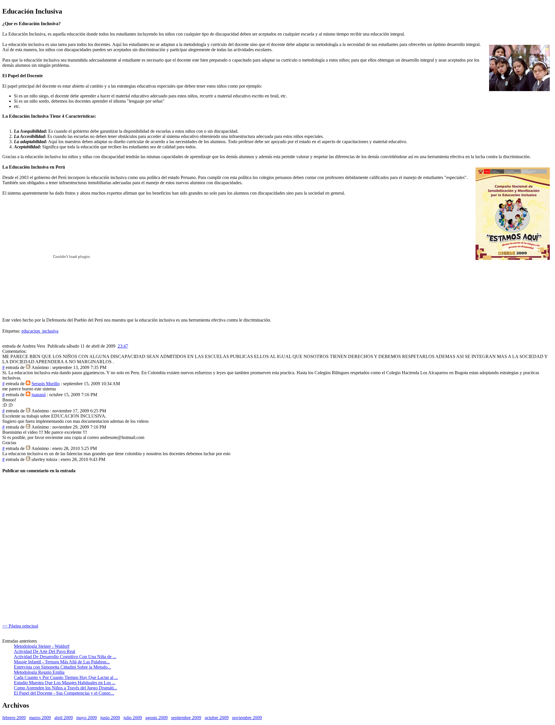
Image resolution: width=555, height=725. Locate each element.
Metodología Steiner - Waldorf (41, 646)
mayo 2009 (86, 717)
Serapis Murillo (46, 383)
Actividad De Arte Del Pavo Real (44, 651)
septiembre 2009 (186, 717)
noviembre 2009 (247, 717)
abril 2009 (63, 717)
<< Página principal (20, 625)
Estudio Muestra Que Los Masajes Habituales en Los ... (64, 682)
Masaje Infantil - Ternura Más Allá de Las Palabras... (62, 661)
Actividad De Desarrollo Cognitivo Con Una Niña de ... (65, 656)
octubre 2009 (217, 717)
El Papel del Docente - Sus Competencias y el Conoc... (64, 693)
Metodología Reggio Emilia (39, 672)
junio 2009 (110, 717)
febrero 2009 (14, 717)
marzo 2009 (40, 717)
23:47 (123, 346)
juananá (39, 394)
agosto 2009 (156, 717)
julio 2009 (132, 717)
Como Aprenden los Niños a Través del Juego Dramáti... (65, 687)
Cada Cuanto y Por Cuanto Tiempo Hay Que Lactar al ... (66, 677)
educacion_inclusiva (39, 331)
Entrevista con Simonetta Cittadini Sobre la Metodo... (62, 667)
